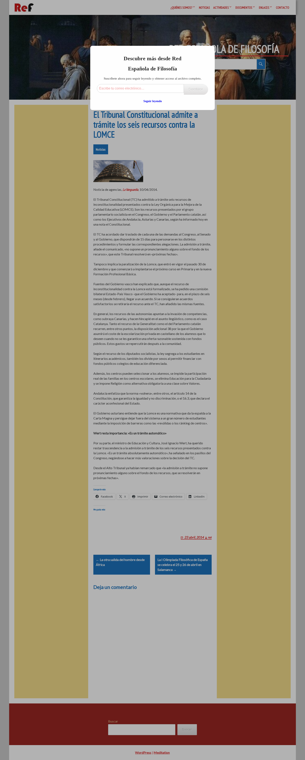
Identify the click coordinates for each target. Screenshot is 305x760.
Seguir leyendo (152, 101)
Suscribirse (196, 89)
